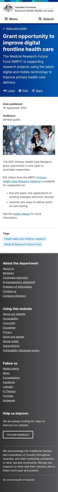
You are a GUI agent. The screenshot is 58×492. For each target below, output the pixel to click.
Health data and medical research (24, 238)
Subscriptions (11, 345)
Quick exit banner (13, 336)
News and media (16, 28)
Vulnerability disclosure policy (21, 350)
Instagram (9, 400)
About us (8, 268)
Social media (11, 341)
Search (48, 19)
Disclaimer (9, 327)
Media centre (11, 368)
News (6, 373)
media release (21, 213)
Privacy (7, 332)
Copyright (9, 323)
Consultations (11, 377)
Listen (11, 90)
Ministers (8, 273)
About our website (14, 314)
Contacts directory (14, 295)
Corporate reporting (15, 277)
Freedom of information (17, 286)
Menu (13, 19)
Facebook (9, 382)
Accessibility (10, 318)
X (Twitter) (9, 391)
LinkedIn (8, 386)
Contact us (9, 291)
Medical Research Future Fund (22, 244)
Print (25, 90)
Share (39, 90)
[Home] (29, 8)
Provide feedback (18, 434)
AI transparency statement (19, 282)
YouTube (8, 395)
